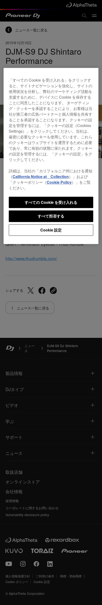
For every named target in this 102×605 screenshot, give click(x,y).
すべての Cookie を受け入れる (51, 202)
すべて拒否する (51, 216)
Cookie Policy (59, 182)
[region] (51, 156)
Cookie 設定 (51, 230)
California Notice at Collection (41, 176)
